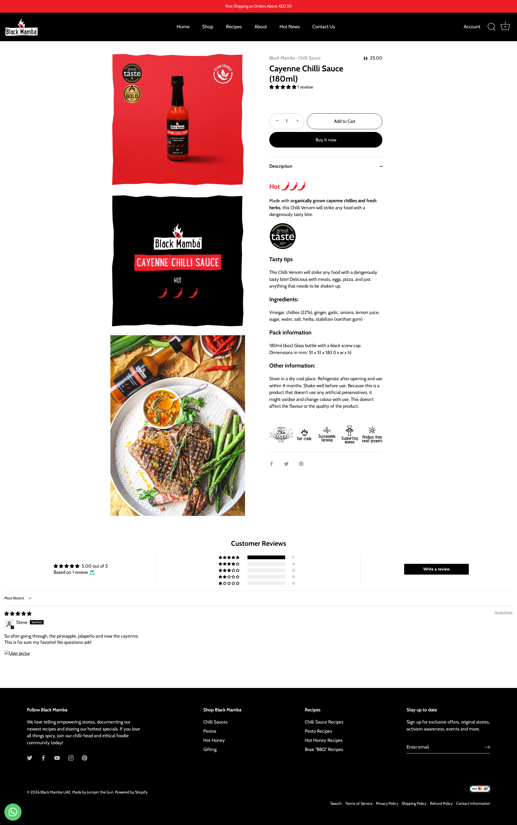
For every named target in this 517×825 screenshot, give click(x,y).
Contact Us (323, 27)
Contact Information (473, 803)
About (260, 27)
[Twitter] (29, 757)
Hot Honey (214, 740)
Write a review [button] (436, 569)
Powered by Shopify (131, 792)
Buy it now (326, 139)
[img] (18, 613)
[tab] (325, 314)
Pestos (209, 731)
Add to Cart (344, 121)
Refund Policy (441, 803)
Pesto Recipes (318, 731)
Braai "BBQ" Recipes (324, 749)
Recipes (234, 27)
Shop (207, 27)
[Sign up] (487, 747)
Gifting (209, 749)
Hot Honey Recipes (324, 740)
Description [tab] (280, 166)
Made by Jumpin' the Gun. (93, 792)
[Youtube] (57, 757)
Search (336, 803)
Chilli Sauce (309, 58)
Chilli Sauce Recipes (324, 722)
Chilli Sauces (215, 722)
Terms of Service (358, 803)
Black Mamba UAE (55, 792)
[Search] (491, 27)
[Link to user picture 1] (17, 663)
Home (183, 27)
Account (472, 27)
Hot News (290, 27)
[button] (283, 87)
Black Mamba (282, 58)
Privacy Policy (387, 803)
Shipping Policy (414, 803)
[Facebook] (43, 757)
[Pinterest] (84, 757)
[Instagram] (71, 757)
